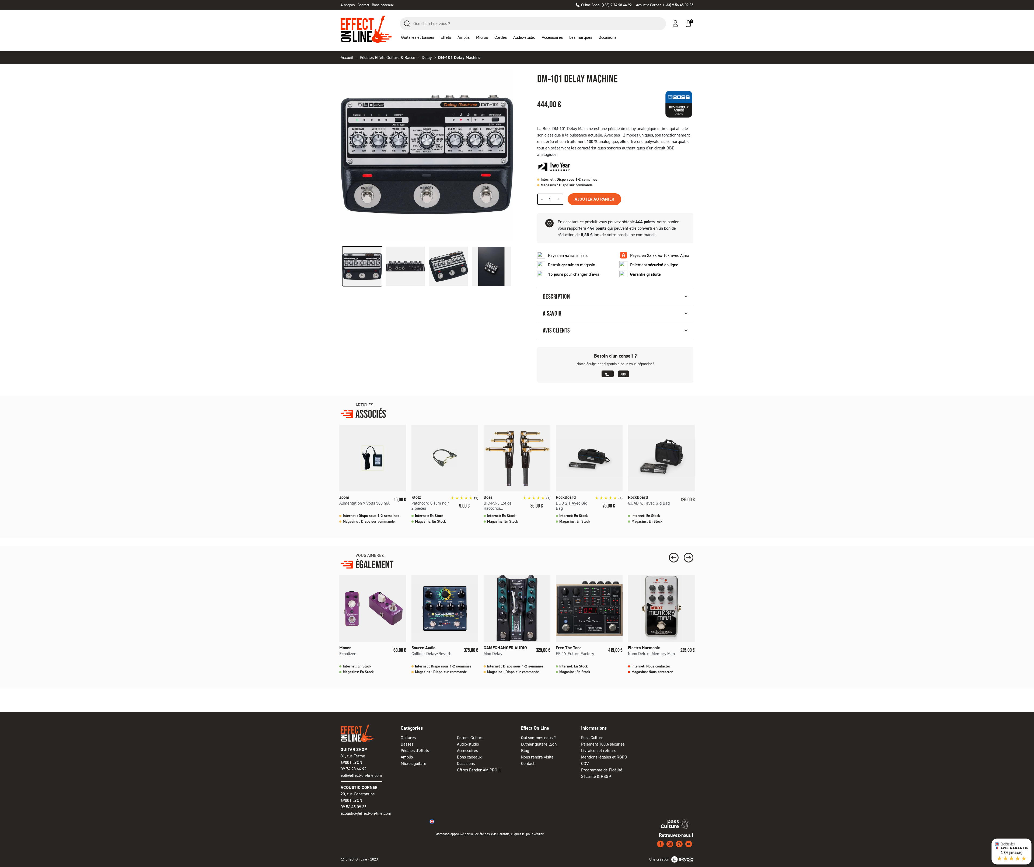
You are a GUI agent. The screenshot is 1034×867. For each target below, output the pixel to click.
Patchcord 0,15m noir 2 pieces (430, 505)
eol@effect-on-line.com (361, 775)
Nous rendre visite (537, 757)
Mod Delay (493, 653)
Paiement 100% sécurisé (603, 744)
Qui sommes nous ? (538, 737)
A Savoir (552, 313)
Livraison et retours (598, 750)
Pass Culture (592, 737)
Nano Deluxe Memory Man (651, 653)
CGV (585, 763)
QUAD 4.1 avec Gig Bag (649, 503)
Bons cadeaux (383, 5)
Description (556, 296)
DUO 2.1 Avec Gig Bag (571, 505)
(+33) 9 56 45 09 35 (664, 5)
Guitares (408, 737)
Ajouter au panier (594, 199)
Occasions (466, 763)
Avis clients (556, 330)
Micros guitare (413, 763)
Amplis (407, 757)
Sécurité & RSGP (596, 776)
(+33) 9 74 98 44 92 (606, 5)
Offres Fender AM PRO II (479, 770)
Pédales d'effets (415, 750)
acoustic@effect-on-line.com (366, 813)
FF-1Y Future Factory (575, 653)
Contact (363, 5)
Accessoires (467, 750)
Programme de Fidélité (601, 770)
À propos (348, 5)
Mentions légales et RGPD (604, 757)
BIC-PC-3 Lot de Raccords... (498, 505)
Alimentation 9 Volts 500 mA (364, 503)
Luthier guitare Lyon (539, 744)
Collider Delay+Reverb (431, 653)
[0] (688, 23)
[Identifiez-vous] (675, 23)
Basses (407, 744)
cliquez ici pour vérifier (527, 834)
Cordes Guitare (470, 737)
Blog (525, 750)
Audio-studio (468, 744)
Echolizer (347, 653)
